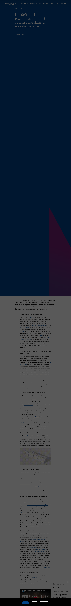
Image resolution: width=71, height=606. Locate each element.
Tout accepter (25, 602)
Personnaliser (44, 602)
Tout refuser (34, 602)
